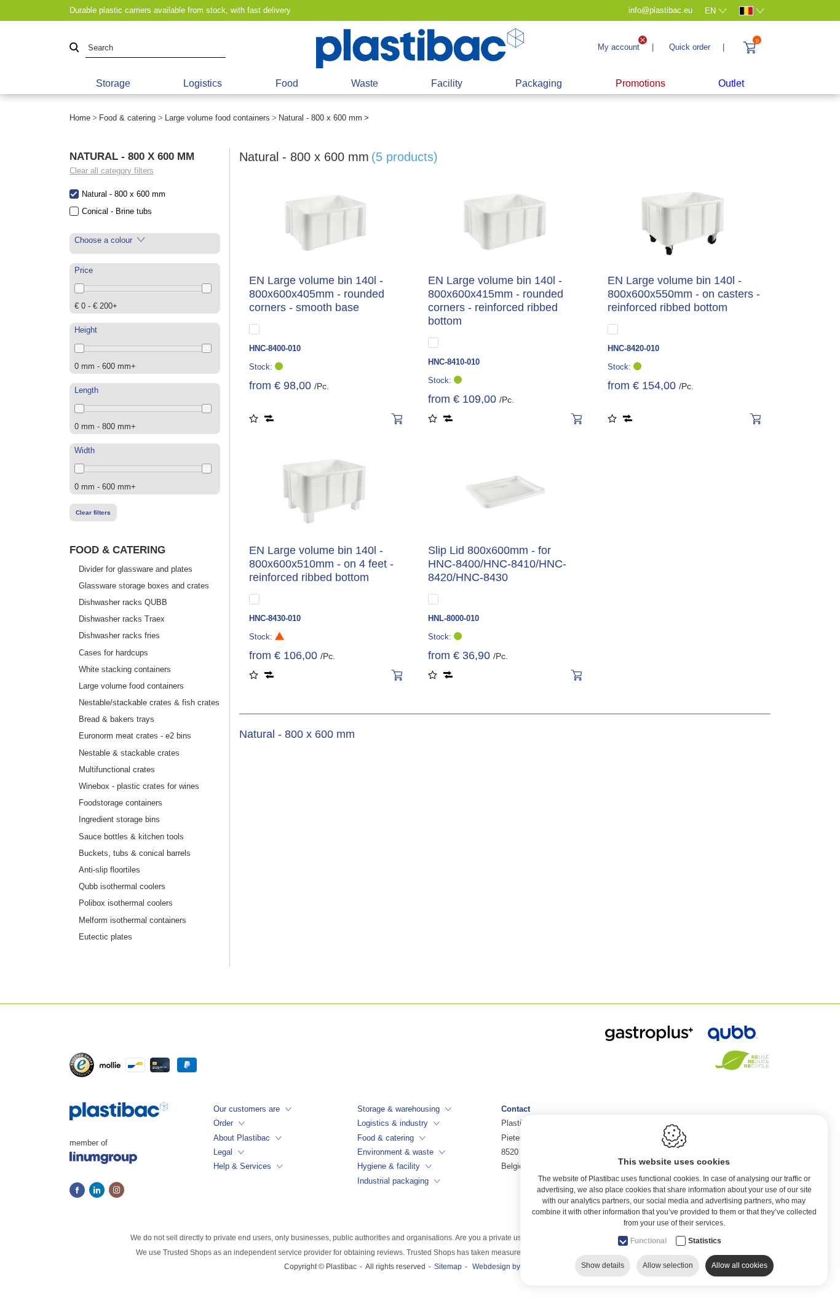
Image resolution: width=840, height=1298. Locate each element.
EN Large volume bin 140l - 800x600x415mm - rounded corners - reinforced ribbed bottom (495, 300)
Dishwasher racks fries (119, 635)
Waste (364, 83)
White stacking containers (125, 669)
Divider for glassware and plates (135, 569)
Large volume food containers (217, 117)
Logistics (202, 83)
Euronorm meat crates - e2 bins (135, 735)
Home (79, 117)
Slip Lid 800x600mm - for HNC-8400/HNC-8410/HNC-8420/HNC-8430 (497, 564)
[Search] (74, 48)
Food (286, 83)
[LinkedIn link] (99, 1191)
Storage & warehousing (398, 1109)
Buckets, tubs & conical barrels (135, 853)
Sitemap (448, 1266)
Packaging (538, 83)
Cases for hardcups (113, 652)
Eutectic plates (105, 936)
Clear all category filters (111, 170)
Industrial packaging (393, 1180)
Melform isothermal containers (132, 920)
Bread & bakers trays (116, 719)
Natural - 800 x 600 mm (123, 194)
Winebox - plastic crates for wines (139, 786)
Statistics (704, 1241)
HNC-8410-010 (454, 361)
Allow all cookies (739, 1265)
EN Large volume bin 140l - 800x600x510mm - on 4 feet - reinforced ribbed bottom (321, 564)
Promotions (640, 83)
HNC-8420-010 (633, 348)
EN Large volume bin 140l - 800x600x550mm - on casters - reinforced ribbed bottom (684, 294)
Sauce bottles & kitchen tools (131, 836)
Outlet (731, 83)
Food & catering (127, 117)
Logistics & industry (392, 1123)
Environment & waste (395, 1152)
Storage (113, 83)
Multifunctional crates (117, 769)
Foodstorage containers (120, 802)
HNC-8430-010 (275, 618)
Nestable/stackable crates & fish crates (149, 702)
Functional (648, 1241)
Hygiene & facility (388, 1166)
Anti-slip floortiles (109, 869)
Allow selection (668, 1265)
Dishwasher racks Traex (122, 618)
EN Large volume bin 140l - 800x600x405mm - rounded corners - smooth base (316, 294)
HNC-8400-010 (275, 348)
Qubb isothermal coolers (122, 886)
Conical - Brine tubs (117, 211)
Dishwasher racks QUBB (123, 602)
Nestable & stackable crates (129, 753)
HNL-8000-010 (453, 618)
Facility (446, 83)
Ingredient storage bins (119, 819)
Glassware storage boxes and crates (144, 585)
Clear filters (93, 512)
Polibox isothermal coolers (126, 903)
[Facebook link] (79, 1191)
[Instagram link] (116, 1191)
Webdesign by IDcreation (514, 1266)
